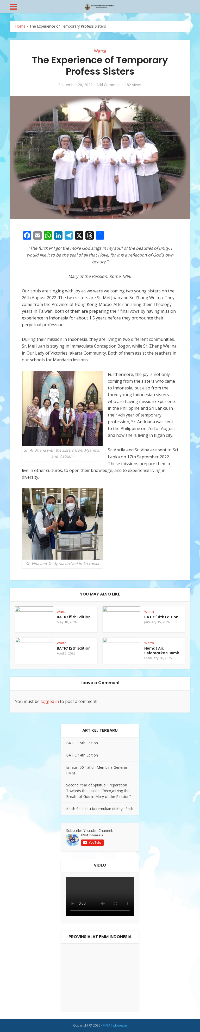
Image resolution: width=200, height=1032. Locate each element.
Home (20, 26)
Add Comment (108, 84)
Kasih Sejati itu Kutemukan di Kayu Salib (99, 808)
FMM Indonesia (115, 1025)
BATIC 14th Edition (161, 617)
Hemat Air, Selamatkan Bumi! (161, 651)
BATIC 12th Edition (74, 648)
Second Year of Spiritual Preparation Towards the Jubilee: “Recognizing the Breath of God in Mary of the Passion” (98, 791)
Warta (100, 51)
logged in (50, 701)
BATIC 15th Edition (74, 617)
